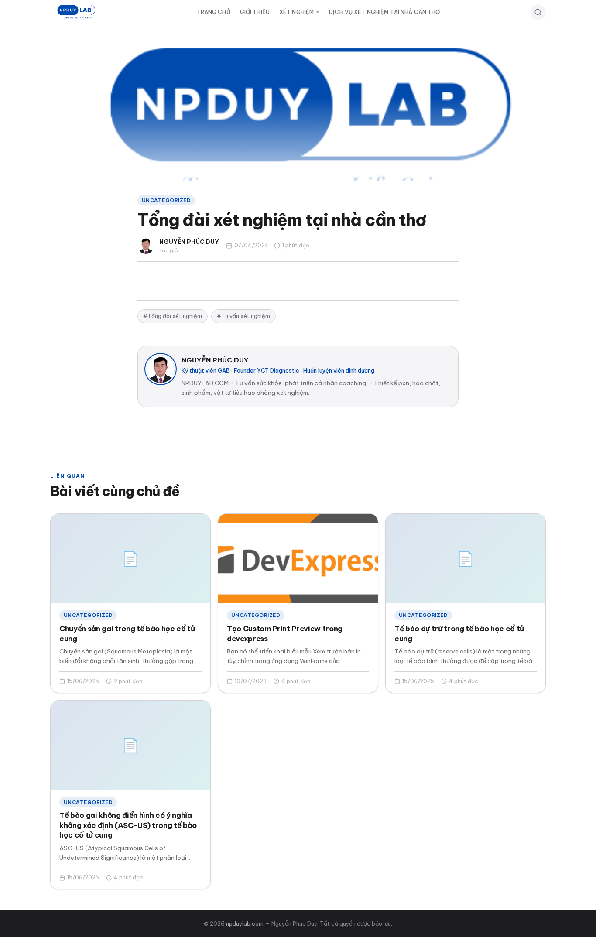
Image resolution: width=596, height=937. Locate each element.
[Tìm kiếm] (538, 12)
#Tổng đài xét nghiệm (172, 316)
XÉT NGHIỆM (296, 12)
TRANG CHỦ (213, 12)
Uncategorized (166, 200)
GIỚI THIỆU (255, 12)
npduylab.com (245, 923)
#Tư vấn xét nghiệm (243, 316)
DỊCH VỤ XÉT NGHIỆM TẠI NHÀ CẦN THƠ (384, 12)
